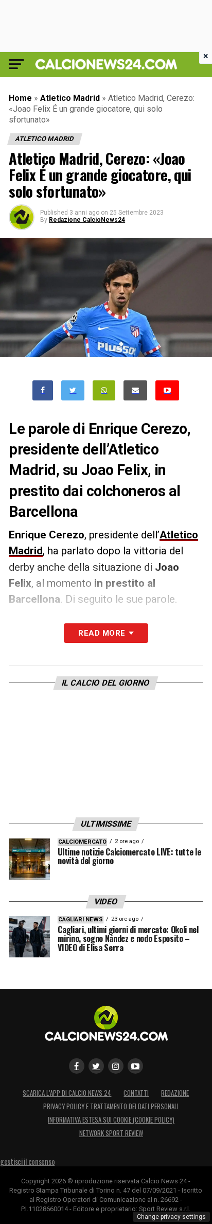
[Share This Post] (104, 390)
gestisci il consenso (27, 1161)
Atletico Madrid (70, 98)
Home (20, 98)
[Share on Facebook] (43, 390)
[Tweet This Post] (73, 390)
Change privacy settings (171, 1216)
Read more (101, 633)
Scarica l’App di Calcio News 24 (67, 1093)
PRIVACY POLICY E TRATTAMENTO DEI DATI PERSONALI (111, 1106)
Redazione (175, 1093)
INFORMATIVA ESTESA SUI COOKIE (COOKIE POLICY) (111, 1120)
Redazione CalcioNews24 (87, 219)
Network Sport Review (111, 1133)
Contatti (136, 1093)
